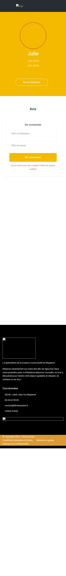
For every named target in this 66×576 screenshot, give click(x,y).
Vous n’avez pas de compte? (25, 165)
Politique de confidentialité (15, 444)
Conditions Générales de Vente (18, 440)
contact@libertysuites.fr (16, 405)
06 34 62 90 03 (12, 400)
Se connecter (33, 157)
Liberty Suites (11, 411)
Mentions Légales (45, 440)
